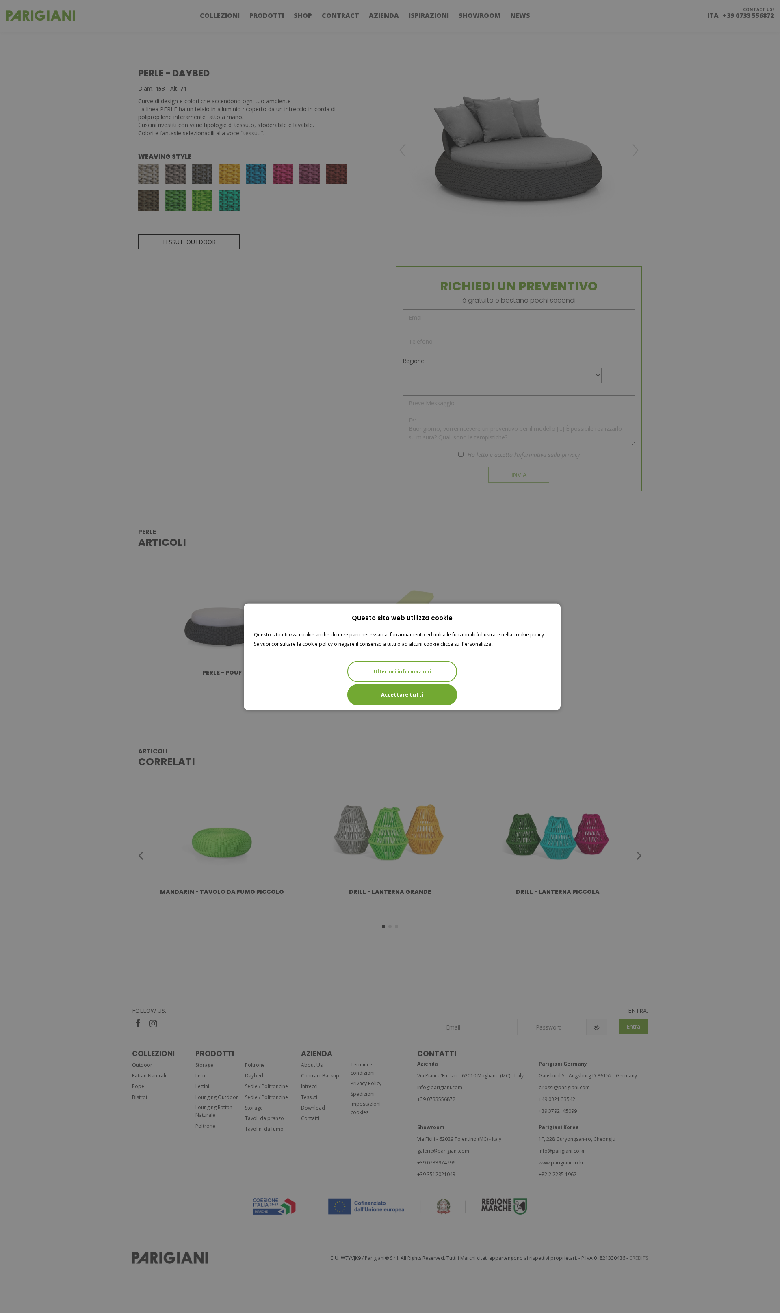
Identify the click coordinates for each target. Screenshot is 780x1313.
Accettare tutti (402, 694)
